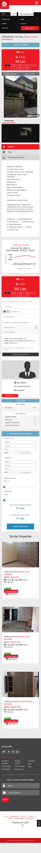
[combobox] (6, 14)
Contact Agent (11, 591)
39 (34, 408)
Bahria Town (25, 572)
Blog (29, 764)
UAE (27, 68)
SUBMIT (5, 800)
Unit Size (4, 23)
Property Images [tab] (9, 120)
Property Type (6, 19)
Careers (10, 818)
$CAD (20, 65)
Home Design (20, 766)
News (30, 767)
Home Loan (19, 769)
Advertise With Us (14, 816)
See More (12, 594)
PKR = (6, 453)
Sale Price (9, 438)
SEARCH (30, 28)
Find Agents (6, 769)
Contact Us (10, 396)
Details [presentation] (11, 147)
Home (6, 816)
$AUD (27, 65)
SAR (20, 68)
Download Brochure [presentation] (16, 157)
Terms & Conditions (19, 818)
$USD (14, 65)
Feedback (31, 761)
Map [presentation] (9, 152)
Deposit (8, 458)
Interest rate (8, 493)
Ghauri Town (31, 37)
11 (35, 419)
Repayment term (9, 479)
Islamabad (7, 39)
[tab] (20, 147)
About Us (24, 816)
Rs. (7, 65)
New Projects (6, 766)
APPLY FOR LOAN (20, 526)
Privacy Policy (30, 818)
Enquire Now (20, 354)
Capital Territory (26, 701)
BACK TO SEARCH (21, 45)
